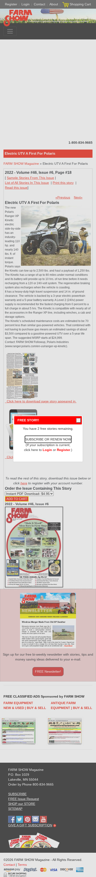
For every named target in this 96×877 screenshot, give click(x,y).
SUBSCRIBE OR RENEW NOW (48, 439)
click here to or (47, 450)
